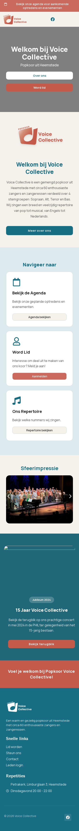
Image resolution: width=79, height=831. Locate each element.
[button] (71, 19)
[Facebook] (52, 19)
